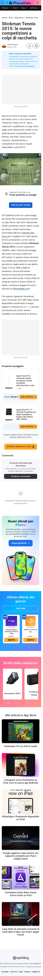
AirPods (33, 8)
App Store (19, 17)
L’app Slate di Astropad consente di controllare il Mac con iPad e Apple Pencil (20, 932)
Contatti (14, 972)
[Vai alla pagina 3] (14, 703)
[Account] (37, 2)
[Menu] (3, 3)
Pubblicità (36, 972)
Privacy (27, 972)
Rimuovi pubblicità (20, 107)
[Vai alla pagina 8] (24, 703)
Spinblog (12, 964)
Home (4, 17)
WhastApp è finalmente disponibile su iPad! (20, 818)
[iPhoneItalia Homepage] (20, 3)
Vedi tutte (20, 608)
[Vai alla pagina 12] (33, 703)
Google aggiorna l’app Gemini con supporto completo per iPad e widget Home (20, 856)
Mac (23, 8)
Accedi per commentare (20, 476)
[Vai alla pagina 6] (20, 703)
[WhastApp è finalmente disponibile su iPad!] (20, 801)
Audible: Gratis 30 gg (30, 630)
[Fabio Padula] (4, 46)
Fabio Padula (12, 44)
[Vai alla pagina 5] (18, 703)
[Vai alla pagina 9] (27, 703)
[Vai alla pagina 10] (29, 703)
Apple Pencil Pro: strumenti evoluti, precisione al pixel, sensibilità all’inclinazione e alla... (25, 381)
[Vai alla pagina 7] (22, 703)
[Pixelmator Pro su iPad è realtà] (20, 731)
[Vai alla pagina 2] (12, 703)
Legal (21, 972)
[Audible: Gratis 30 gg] (30, 621)
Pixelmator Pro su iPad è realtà (20, 746)
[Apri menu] (32, 3)
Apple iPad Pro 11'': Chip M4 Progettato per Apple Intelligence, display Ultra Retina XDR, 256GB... (26, 414)
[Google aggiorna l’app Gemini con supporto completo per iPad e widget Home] (20, 838)
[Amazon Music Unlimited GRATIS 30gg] (11, 621)
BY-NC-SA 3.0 (20, 967)
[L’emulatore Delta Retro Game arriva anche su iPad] (20, 877)
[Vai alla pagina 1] (8, 703)
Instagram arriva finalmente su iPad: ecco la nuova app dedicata (20, 781)
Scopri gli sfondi (19, 543)
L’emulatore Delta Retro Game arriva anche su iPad (20, 894)
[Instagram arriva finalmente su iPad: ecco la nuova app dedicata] (20, 765)
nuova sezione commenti (24, 66)
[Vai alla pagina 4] (16, 703)
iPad (15, 8)
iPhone (5, 8)
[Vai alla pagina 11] (31, 703)
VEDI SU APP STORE (20, 205)
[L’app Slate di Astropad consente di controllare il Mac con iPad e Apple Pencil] (20, 914)
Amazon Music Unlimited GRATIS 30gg (11, 631)
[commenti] (30, 45)
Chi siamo (5, 972)
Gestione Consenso (33, 967)
